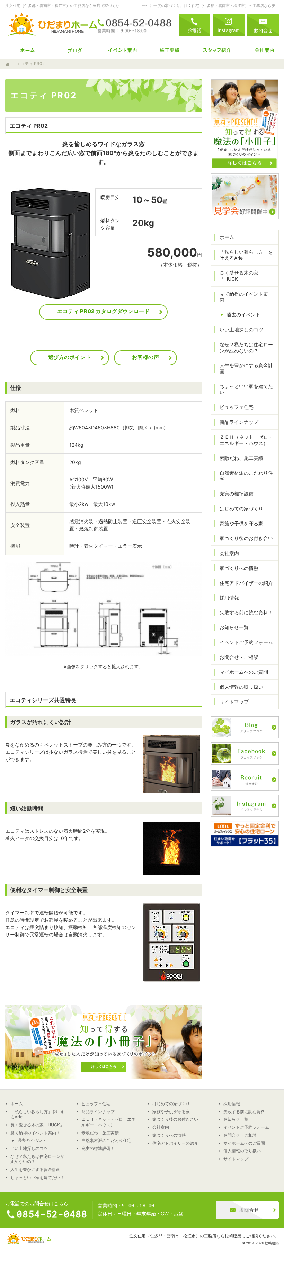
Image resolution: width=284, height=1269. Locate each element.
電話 (194, 25)
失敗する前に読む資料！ (246, 612)
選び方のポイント (69, 357)
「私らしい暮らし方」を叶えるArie (246, 255)
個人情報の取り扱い (241, 687)
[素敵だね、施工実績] (165, 50)
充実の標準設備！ (239, 494)
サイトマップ (234, 702)
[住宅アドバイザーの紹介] (213, 50)
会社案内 (229, 553)
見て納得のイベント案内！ (244, 297)
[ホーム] (23, 50)
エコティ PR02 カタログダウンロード (103, 311)
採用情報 (229, 597)
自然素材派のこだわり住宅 (246, 476)
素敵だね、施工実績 (241, 458)
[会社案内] (260, 50)
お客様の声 (145, 357)
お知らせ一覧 (234, 627)
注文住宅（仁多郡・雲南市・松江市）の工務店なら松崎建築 (185, 1236)
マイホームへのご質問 (244, 672)
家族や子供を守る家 (241, 523)
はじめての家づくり (241, 508)
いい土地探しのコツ (241, 329)
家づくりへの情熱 (239, 568)
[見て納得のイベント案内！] (118, 50)
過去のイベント (243, 315)
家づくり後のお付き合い (246, 538)
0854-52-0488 (135, 25)
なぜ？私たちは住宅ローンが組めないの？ (246, 347)
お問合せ (263, 25)
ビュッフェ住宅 (237, 407)
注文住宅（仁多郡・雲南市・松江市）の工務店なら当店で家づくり (62, 5)
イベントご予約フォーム (246, 642)
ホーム (227, 237)
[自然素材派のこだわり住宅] (71, 50)
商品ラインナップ (239, 422)
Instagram (229, 25)
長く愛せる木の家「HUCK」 (239, 276)
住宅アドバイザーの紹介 (246, 583)
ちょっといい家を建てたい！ (246, 389)
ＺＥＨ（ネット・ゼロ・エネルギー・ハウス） (246, 440)
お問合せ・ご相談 (239, 657)
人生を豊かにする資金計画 (246, 368)
